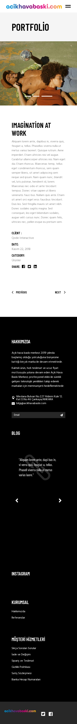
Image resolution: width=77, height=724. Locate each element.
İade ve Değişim (21, 654)
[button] (28, 96)
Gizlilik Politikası (21, 667)
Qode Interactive (23, 238)
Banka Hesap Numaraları (26, 679)
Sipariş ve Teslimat (23, 661)
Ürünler (16, 260)
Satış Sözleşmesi (22, 673)
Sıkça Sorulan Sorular (24, 648)
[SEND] (61, 415)
